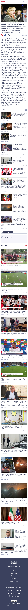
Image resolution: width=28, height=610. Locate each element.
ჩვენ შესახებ (14, 581)
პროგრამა (14, 576)
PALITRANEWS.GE (12, 603)
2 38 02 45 (18, 590)
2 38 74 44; (12, 590)
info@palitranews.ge (15, 593)
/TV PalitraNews (15, 596)
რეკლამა (14, 578)
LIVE (26, 608)
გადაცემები (14, 573)
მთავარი (14, 570)
